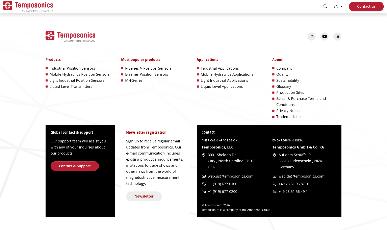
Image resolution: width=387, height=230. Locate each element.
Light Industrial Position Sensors (77, 80)
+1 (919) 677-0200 (222, 191)
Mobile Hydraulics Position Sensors (80, 74)
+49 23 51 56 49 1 (293, 191)
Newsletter (144, 196)
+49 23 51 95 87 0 (293, 183)
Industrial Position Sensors (72, 68)
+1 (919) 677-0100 (222, 183)
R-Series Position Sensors (148, 68)
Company (284, 68)
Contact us (366, 6)
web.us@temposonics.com (231, 176)
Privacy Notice (288, 110)
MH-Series (134, 80)
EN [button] (336, 6)
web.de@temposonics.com (302, 176)
